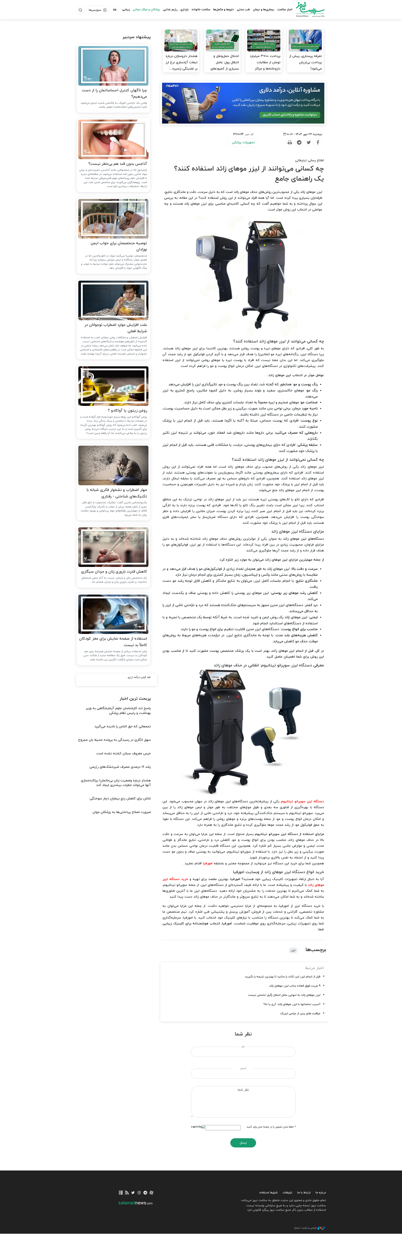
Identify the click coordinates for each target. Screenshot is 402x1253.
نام (243, 1047)
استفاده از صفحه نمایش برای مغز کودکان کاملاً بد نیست (113, 642)
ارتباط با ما (304, 1193)
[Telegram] (299, 142)
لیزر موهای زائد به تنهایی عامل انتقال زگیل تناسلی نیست (284, 995)
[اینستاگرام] (139, 1193)
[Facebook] (318, 142)
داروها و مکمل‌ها (223, 10)
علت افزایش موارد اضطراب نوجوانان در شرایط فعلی (115, 328)
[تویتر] (133, 1193)
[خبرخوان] (127, 1193)
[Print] (289, 142)
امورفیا (208, 863)
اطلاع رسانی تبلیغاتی (309, 160)
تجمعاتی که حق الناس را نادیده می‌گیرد (122, 726)
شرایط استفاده (268, 1193)
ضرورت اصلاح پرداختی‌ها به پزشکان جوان (122, 812)
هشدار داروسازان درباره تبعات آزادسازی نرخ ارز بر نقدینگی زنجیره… (181, 62)
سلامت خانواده (201, 10)
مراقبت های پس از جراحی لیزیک (300, 1014)
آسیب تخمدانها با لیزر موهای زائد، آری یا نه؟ (291, 1004)
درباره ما (321, 1193)
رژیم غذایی (170, 10)
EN (114, 10)
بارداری (184, 10)
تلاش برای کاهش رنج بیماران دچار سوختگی (120, 798)
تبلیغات (287, 1193)
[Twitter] (308, 142)
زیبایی (126, 10)
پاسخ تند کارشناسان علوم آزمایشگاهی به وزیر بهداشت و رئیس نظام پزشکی (118, 710)
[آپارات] (151, 1193)
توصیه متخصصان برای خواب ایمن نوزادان (119, 246)
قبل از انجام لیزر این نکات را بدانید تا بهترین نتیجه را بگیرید (282, 977)
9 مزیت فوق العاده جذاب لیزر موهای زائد (294, 986)
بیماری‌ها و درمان (263, 10)
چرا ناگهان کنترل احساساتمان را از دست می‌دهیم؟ (114, 93)
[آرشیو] (121, 1193)
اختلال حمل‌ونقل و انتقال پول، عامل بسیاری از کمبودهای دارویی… (224, 65)
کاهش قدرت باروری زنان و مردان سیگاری (114, 571)
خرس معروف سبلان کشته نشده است (123, 753)
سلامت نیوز (306, 9)
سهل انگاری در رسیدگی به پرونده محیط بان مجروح (114, 740)
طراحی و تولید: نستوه (305, 1228)
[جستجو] (80, 10)
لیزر (293, 950)
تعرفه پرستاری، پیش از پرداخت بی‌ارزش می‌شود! (305, 62)
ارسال (243, 1143)
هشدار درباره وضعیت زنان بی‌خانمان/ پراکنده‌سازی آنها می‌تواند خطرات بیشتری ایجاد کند (116, 782)
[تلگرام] (145, 1193)
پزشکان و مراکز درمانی (146, 10)
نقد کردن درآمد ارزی (139, 677)
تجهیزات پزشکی (243, 142)
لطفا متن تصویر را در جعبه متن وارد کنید (271, 1127)
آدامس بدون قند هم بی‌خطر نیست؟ (117, 163)
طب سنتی (243, 10)
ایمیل (243, 1068)
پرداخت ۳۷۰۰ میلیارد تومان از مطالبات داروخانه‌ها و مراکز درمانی (265, 65)
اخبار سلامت (284, 10)
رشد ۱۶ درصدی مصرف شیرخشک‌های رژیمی (120, 767)
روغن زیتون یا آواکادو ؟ (127, 410)
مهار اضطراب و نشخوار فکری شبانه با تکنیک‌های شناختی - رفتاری (116, 493)
